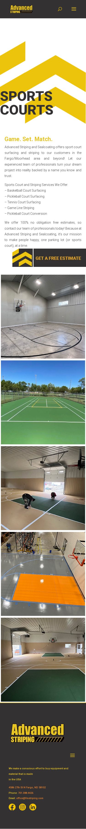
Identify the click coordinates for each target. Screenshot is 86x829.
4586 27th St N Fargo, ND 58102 (27, 787)
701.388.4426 (25, 792)
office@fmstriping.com (29, 798)
